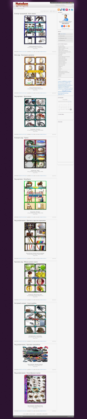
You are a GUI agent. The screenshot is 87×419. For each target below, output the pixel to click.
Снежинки (62, 89)
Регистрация (64, 2)
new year (59, 89)
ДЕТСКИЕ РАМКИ (61, 45)
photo (62, 85)
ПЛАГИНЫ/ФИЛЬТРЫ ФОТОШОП (63, 72)
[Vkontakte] (69, 10)
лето (63, 94)
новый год (67, 82)
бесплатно (60, 82)
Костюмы (65, 84)
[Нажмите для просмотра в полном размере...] (35, 362)
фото (69, 81)
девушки (60, 94)
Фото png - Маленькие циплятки (24, 55)
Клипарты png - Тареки (21, 138)
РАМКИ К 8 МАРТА (61, 49)
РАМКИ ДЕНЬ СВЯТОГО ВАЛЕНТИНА (64, 51)
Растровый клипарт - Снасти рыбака (25, 303)
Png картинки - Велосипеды (22, 96)
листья (67, 85)
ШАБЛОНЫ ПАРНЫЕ (61, 61)
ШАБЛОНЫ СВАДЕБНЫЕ (62, 62)
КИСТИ (59, 70)
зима (69, 89)
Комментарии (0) (43, 51)
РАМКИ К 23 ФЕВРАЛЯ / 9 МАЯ (63, 48)
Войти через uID (65, 23)
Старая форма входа (65, 28)
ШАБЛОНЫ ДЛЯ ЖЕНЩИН (62, 59)
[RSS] (59, 10)
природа (59, 85)
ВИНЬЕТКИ (60, 55)
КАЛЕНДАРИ (60, 54)
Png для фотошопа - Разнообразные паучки (27, 373)
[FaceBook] (64, 10)
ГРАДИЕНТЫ (60, 66)
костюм (60, 93)
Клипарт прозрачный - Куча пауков (25, 13)
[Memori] (67, 10)
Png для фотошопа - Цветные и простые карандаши (30, 220)
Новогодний (60, 84)
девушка (60, 91)
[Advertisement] (65, 142)
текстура (69, 84)
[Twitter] (72, 10)
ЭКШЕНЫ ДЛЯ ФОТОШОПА (63, 71)
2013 (71, 88)
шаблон (64, 81)
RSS (72, 2)
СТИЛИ (59, 67)
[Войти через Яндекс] (64, 26)
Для (67, 81)
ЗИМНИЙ (68, 86)
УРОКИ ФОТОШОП (61, 73)
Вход (69, 2)
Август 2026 (65, 99)
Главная (15, 8)
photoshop (65, 93)
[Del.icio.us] (61, 10)
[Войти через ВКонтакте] (62, 26)
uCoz (72, 416)
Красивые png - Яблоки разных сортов (26, 262)
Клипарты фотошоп (23, 51)
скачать (60, 81)
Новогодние (60, 86)
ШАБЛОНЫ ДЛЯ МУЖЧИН (62, 60)
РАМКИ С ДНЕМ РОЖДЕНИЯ (63, 50)
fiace (32, 51)
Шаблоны (66, 91)
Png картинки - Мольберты (22, 179)
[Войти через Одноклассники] (69, 26)
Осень (64, 85)
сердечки (60, 88)
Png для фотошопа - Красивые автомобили (27, 344)
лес (68, 85)
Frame (66, 89)
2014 (71, 89)
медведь (71, 85)
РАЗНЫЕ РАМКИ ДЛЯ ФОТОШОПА (64, 56)
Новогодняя (65, 86)
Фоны (64, 82)
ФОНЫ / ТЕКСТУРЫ (61, 65)
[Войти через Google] (66, 26)
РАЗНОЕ (59, 76)
